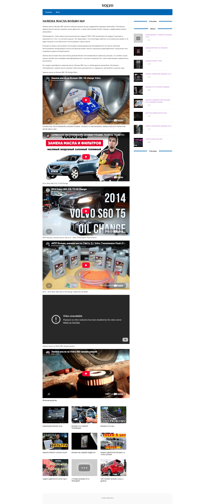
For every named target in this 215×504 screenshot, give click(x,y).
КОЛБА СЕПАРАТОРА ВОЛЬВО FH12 (158, 126)
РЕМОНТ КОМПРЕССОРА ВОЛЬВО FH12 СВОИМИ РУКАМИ (158, 101)
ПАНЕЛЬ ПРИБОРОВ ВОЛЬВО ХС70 (158, 74)
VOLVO (107, 5)
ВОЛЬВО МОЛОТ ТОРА (154, 61)
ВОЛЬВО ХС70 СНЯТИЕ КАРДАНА (158, 87)
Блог (58, 12)
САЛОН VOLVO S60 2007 (154, 139)
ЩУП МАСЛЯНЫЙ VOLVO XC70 (156, 113)
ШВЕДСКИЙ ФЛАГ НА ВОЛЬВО (156, 48)
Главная (48, 12)
